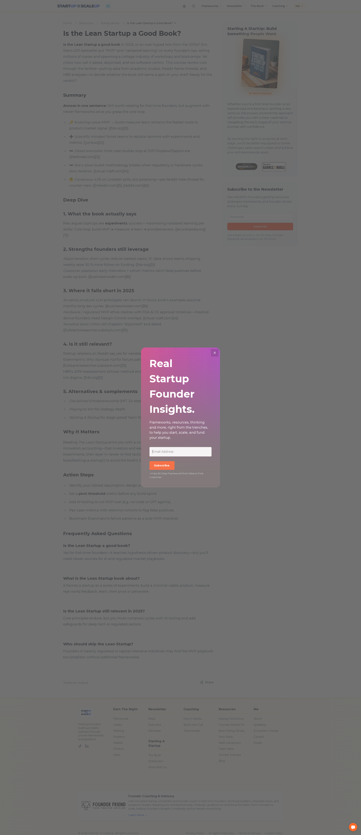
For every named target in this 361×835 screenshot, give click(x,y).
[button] (353, 827)
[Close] (214, 353)
